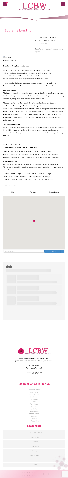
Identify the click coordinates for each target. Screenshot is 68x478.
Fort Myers (34, 404)
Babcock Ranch (34, 390)
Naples (6, 179)
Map (12, 192)
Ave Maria (34, 392)
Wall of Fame (35, 455)
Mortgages (46, 176)
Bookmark (7, 185)
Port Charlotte (38, 179)
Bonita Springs (16, 174)
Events (35, 442)
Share (15, 185)
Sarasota (34, 416)
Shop (35, 465)
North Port (28, 179)
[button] (5, 4)
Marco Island (13, 176)
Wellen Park (35, 421)
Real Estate (23, 176)
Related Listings (54, 192)
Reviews (33, 192)
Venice (34, 418)
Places (6, 174)
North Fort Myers (17, 179)
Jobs (35, 460)
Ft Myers (41, 174)
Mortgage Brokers (35, 176)
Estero (34, 174)
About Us (35, 437)
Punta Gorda (49, 179)
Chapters (35, 446)
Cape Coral (26, 174)
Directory (35, 451)
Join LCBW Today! (35, 432)
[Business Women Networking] (34, 6)
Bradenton (34, 397)
